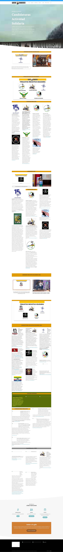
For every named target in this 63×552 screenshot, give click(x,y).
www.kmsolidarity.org (16, 133)
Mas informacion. (45, 238)
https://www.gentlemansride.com (17, 346)
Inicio (29, 2)
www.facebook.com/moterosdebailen (45, 374)
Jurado (43, 2)
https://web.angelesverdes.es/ (26, 163)
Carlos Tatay (21, 357)
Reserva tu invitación (31, 530)
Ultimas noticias (47, 2)
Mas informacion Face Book (34, 216)
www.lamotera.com (14, 435)
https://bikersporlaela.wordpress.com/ (37, 427)
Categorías (32, 2)
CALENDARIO (45, 517)
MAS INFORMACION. (18, 390)
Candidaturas (36, 2)
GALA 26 (40, 2)
